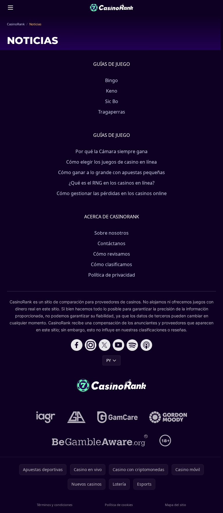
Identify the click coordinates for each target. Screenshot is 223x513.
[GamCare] (117, 417)
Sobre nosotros (111, 233)
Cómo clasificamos (111, 264)
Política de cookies (119, 505)
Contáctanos (111, 243)
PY (108, 360)
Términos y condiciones (54, 505)
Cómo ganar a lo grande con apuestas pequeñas (111, 172)
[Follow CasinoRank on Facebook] (76, 345)
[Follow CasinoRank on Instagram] (90, 345)
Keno (111, 91)
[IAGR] (45, 417)
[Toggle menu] (10, 7)
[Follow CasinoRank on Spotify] (132, 345)
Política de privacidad (111, 275)
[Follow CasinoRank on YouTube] (118, 345)
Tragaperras (111, 112)
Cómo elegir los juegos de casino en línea (111, 162)
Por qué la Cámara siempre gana (111, 151)
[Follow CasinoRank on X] (104, 345)
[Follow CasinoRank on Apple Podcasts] (146, 345)
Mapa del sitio (175, 505)
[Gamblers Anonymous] (76, 417)
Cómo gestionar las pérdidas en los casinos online (112, 193)
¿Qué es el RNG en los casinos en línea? (111, 183)
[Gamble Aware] (100, 440)
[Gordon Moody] (168, 417)
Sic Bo (111, 101)
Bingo (111, 80)
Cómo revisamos (111, 254)
